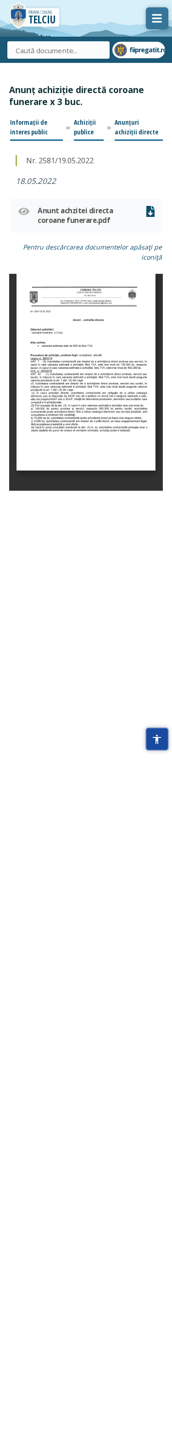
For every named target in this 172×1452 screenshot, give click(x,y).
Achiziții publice (85, 127)
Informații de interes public (29, 127)
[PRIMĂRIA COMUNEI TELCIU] (18, 17)
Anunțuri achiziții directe (136, 127)
